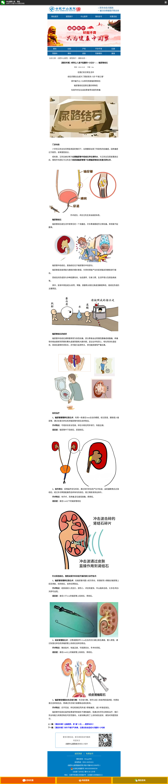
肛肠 (113, 49)
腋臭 (113, 53)
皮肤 (84, 53)
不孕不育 (98, 49)
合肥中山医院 (62, 58)
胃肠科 (54, 53)
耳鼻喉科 (98, 53)
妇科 (69, 49)
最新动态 (81, 58)
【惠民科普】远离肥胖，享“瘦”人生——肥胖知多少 (74, 724)
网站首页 (54, 16)
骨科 (69, 53)
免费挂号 (89, 754)
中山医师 (84, 16)
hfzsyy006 (88, 759)
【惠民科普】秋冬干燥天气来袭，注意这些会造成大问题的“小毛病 (80, 728)
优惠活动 (113, 16)
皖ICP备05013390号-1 (92, 765)
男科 (54, 49)
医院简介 (69, 16)
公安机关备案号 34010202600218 (85, 768)
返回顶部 (78, 754)
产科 (84, 49)
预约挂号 (98, 16)
